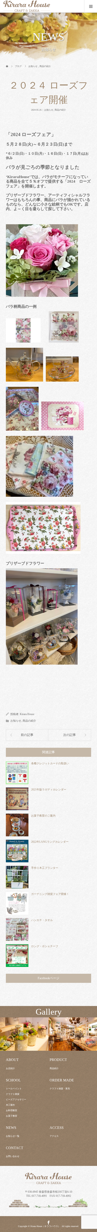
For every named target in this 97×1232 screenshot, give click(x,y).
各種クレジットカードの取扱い (50, 763)
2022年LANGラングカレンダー (50, 841)
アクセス (54, 1136)
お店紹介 (10, 1068)
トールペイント (14, 1088)
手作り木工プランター (44, 867)
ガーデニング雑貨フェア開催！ (50, 894)
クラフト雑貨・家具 (60, 1088)
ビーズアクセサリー (16, 1099)
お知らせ (48, 110)
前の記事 (27, 735)
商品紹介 (54, 1068)
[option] (24, 1034)
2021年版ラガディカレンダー (48, 789)
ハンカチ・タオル (42, 920)
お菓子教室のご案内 (43, 815)
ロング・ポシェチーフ (44, 946)
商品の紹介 (60, 110)
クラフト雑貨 (12, 1094)
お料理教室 (11, 1110)
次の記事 (69, 735)
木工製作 (10, 1105)
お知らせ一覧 (12, 1136)
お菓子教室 (11, 1116)
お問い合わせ (12, 1156)
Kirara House (27, 714)
